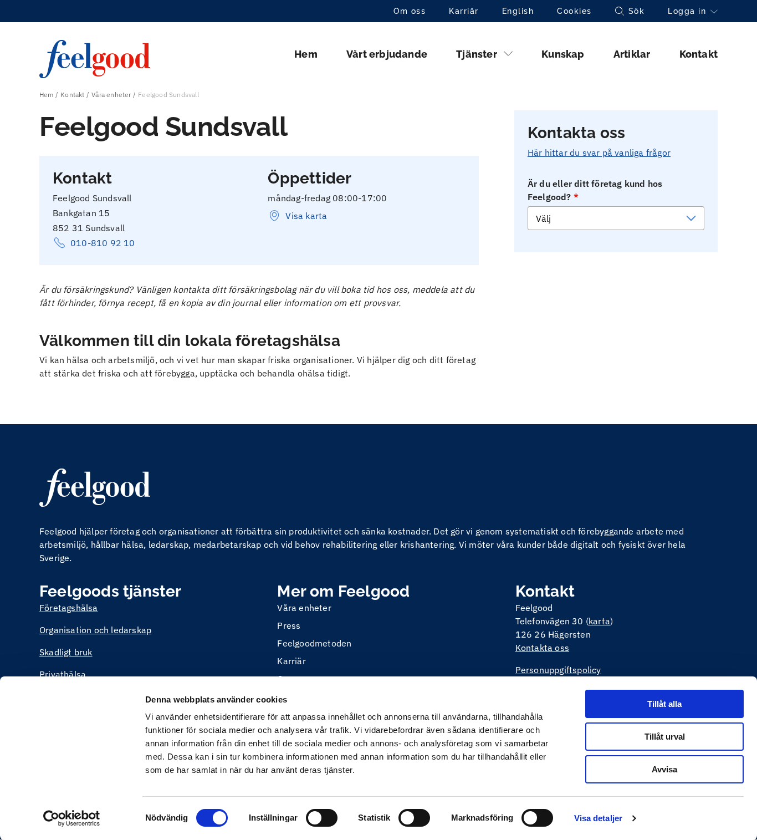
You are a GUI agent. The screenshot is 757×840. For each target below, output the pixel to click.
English (518, 11)
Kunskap (562, 54)
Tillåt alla (664, 704)
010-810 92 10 (102, 242)
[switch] (321, 818)
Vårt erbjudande (386, 54)
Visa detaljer (598, 818)
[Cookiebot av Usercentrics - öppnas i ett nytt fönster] (71, 818)
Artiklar (632, 54)
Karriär (464, 11)
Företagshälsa (68, 607)
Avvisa (664, 769)
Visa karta (306, 215)
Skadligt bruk (66, 652)
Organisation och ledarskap (95, 629)
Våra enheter (111, 94)
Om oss (409, 11)
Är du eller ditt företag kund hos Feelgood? (595, 190)
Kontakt (698, 54)
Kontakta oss (542, 647)
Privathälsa (62, 674)
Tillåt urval (665, 736)
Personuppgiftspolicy (558, 669)
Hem (306, 54)
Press (288, 625)
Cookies (574, 11)
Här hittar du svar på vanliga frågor (599, 152)
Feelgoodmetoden (314, 643)
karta (599, 621)
